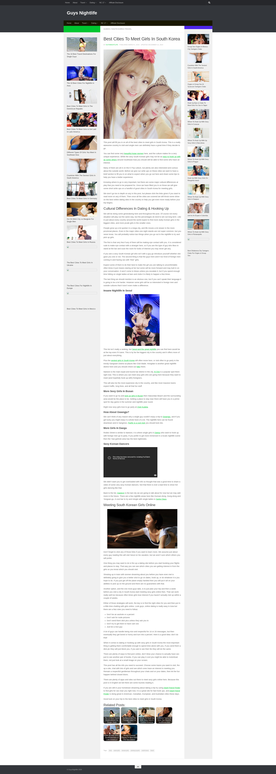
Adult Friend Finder (172, 688)
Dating (92, 3)
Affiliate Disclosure (116, 3)
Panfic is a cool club (136, 423)
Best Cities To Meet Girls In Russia (81, 242)
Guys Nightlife (82, 12)
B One (157, 372)
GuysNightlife (112, 45)
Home (67, 3)
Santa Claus (161, 499)
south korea (145, 750)
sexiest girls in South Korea (123, 360)
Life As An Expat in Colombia (198, 215)
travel (152, 750)
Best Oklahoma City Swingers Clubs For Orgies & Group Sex (198, 253)
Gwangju (166, 417)
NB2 (138, 367)
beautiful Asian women (133, 153)
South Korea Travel (121, 29)
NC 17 (101, 3)
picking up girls (135, 750)
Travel (82, 3)
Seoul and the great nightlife (144, 349)
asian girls (117, 750)
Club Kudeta (142, 407)
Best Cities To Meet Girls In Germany (82, 198)
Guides (107, 29)
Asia (110, 750)
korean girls (125, 750)
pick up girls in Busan (134, 396)
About (75, 3)
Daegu (157, 433)
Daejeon (120, 493)
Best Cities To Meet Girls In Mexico (81, 309)
